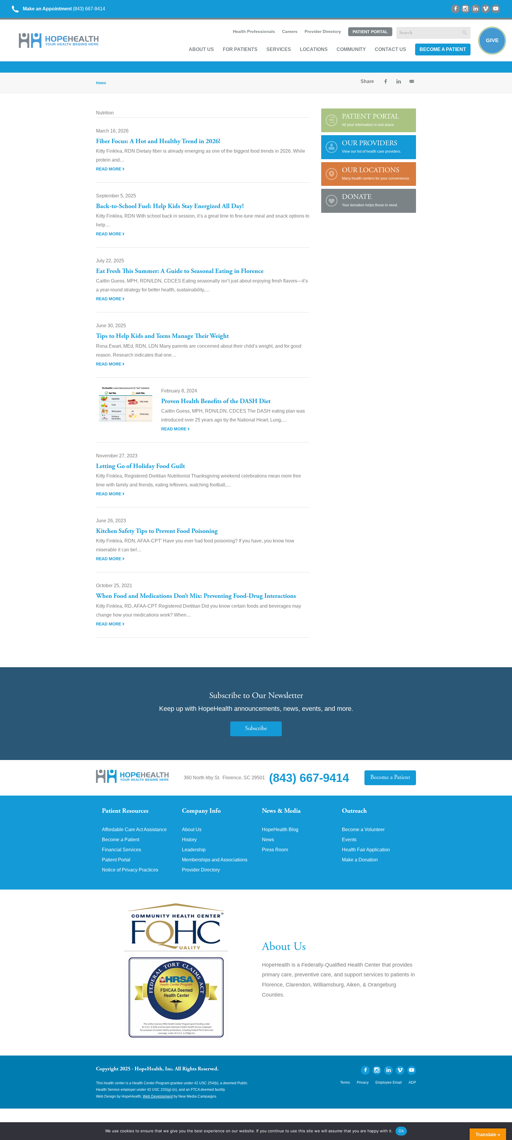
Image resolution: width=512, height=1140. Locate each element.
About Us (201, 49)
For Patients (240, 49)
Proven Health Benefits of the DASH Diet (216, 401)
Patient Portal (370, 31)
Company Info (201, 811)
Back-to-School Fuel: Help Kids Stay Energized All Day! (170, 206)
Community (351, 49)
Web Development (158, 1096)
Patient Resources (125, 811)
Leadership (194, 849)
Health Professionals (254, 31)
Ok (401, 1130)
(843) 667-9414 (64, 8)
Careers (289, 31)
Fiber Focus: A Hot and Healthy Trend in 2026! (158, 141)
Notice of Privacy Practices (130, 870)
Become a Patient (443, 49)
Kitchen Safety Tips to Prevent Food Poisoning (157, 531)
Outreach (354, 811)
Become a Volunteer (363, 829)
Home (101, 83)
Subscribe (256, 729)
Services (278, 49)
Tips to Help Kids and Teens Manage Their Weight (164, 336)
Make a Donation (360, 860)
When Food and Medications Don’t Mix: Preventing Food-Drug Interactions (196, 596)
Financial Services (121, 849)
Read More (109, 169)
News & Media (281, 811)
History (189, 839)
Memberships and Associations (214, 860)
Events (349, 839)
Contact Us (390, 49)
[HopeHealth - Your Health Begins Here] (59, 46)
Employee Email (388, 1082)
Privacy (363, 1082)
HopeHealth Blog (280, 829)
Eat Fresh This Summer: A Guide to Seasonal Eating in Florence (179, 271)
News (268, 839)
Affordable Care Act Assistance (134, 829)
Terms (345, 1082)
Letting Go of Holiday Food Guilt (140, 466)
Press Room (275, 849)
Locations (314, 49)
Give (492, 40)
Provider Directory (323, 31)
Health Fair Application (366, 849)
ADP (412, 1082)
